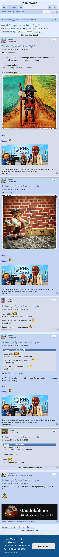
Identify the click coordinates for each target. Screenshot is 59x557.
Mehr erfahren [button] (11, 553)
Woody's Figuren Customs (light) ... (22, 25)
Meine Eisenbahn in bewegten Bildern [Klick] (18, 522)
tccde (12, 430)
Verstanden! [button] (43, 546)
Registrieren (19, 12)
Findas (9, 299)
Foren (21, 8)
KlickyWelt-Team (16, 28)
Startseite (12, 7)
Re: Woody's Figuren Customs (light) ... (21, 186)
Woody (10, 39)
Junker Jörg (32, 28)
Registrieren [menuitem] (55, 8)
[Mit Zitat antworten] (54, 40)
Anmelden (7, 12)
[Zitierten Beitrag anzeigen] (24, 350)
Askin (25, 28)
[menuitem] (56, 19)
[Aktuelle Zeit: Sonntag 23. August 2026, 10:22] (53, 19)
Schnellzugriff (4, 8)
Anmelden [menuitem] (50, 8)
